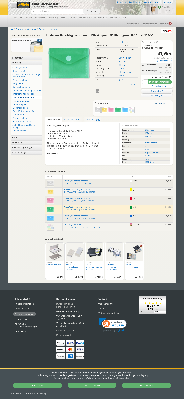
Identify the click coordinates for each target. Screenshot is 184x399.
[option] (55, 262)
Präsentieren (39, 17)
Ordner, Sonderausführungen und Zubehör (26, 75)
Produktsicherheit (72, 119)
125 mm (123, 61)
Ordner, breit (18, 71)
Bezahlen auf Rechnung (67, 311)
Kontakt (101, 308)
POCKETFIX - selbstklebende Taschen (72, 267)
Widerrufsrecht (22, 308)
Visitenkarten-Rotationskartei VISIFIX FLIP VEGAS (113, 267)
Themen (149, 23)
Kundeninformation (24, 303)
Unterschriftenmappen (23, 94)
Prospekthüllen (19, 118)
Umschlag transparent (82, 225)
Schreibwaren (85, 17)
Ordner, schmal (19, 67)
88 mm (122, 65)
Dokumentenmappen (23, 97)
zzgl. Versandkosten (164, 61)
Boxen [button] (15, 137)
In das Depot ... (161, 86)
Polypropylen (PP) (152, 152)
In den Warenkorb (160, 81)
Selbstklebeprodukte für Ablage (24, 126)
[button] (112, 325)
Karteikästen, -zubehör (23, 111)
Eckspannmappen (21, 101)
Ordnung (73, 17)
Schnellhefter (18, 114)
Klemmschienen (20, 108)
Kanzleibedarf (19, 131)
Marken (133, 23)
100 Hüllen (149, 162)
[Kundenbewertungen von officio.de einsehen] (152, 304)
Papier (29, 17)
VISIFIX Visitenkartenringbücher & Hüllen (95, 267)
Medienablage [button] (19, 152)
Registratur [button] (17, 57)
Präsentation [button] (18, 142)
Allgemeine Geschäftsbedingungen (26, 325)
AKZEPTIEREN (146, 385)
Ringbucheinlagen (21, 87)
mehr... (133, 84)
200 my (148, 156)
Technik (63, 17)
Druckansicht (156, 91)
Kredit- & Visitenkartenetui (132, 266)
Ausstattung (52, 17)
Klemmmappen (19, 104)
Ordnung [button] (16, 62)
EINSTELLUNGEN (92, 385)
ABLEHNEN (37, 385)
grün (121, 79)
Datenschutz (35, 393)
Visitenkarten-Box (53, 265)
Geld (124, 17)
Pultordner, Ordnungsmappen (27, 90)
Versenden (115, 17)
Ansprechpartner (106, 303)
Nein (147, 159)
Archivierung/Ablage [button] (22, 147)
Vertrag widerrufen (24, 314)
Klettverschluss (126, 72)
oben (121, 68)
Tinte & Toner (18, 17)
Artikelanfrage (91, 119)
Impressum (16, 393)
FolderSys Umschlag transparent (77, 182)
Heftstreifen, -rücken (22, 121)
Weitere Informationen (109, 313)
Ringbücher (18, 83)
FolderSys (123, 42)
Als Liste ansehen (162, 103)
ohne (121, 75)
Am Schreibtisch (101, 17)
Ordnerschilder (19, 80)
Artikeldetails (53, 119)
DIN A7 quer (125, 57)
